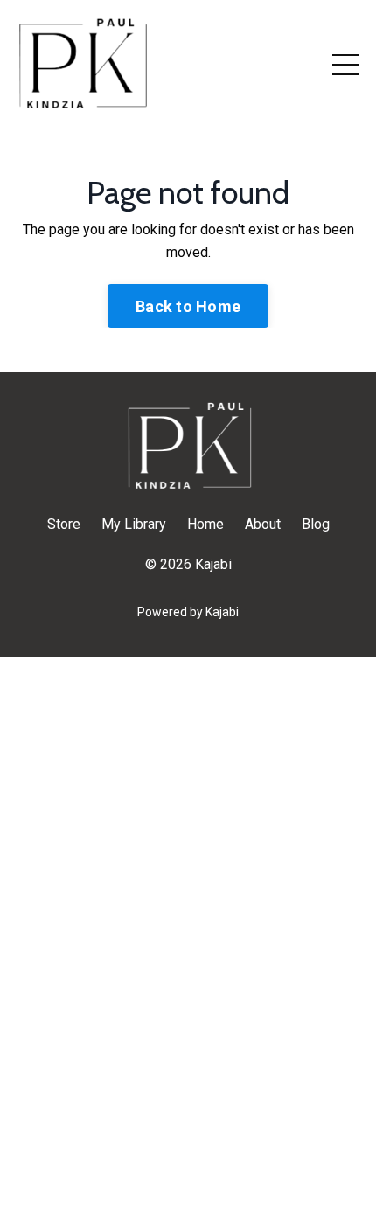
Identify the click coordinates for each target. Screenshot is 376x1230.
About (263, 524)
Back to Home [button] (188, 306)
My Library (133, 524)
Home (205, 524)
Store (63, 524)
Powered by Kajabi (188, 612)
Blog (316, 524)
